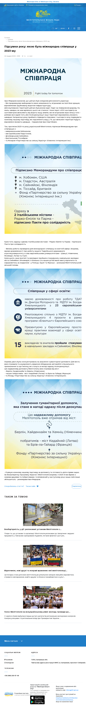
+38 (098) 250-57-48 (11, 675)
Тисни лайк (30, 486)
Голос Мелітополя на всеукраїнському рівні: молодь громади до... (37, 612)
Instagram (10, 662)
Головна (7, 37)
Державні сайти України (15, 5)
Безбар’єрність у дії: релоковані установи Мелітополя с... (32, 529)
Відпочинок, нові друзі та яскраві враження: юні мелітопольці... (35, 571)
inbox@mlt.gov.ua (72, 690)
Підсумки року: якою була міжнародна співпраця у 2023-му (29, 41)
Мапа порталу (11, 641)
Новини (10, 39)
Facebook (8, 659)
